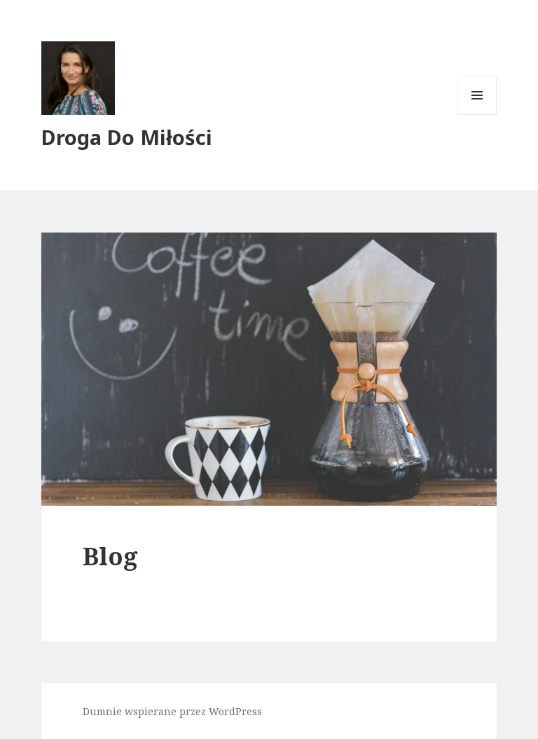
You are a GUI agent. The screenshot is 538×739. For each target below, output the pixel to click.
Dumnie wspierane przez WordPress (172, 711)
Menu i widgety (477, 114)
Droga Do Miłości (126, 137)
